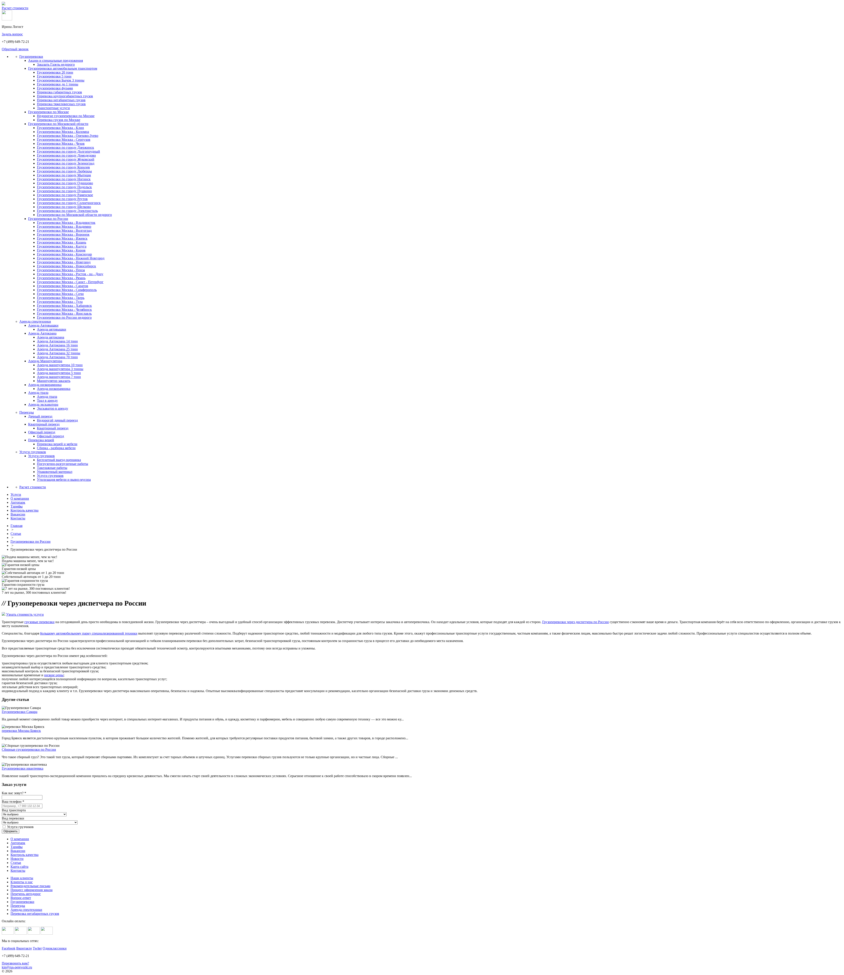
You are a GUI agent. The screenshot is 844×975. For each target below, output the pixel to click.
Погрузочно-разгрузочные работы (62, 464)
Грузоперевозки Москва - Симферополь (67, 290)
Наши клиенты (22, 878)
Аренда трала (38, 392)
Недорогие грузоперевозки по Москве (66, 116)
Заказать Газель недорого (56, 64)
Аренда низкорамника (45, 385)
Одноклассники (55, 948)
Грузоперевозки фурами (55, 88)
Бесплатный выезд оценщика (59, 460)
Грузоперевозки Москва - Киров (61, 250)
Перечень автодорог (26, 894)
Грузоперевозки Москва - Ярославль (64, 313)
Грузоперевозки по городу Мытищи (64, 175)
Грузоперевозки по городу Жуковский (65, 159)
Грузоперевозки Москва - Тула (60, 302)
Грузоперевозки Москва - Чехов (61, 143)
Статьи (16, 533)
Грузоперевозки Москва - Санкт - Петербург (70, 282)
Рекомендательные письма (30, 886)
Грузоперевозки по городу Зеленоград (65, 163)
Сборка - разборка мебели (56, 448)
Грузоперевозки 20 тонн (55, 72)
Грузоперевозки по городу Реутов (62, 199)
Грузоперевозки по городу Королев (63, 167)
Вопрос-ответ (21, 898)
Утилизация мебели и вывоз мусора (64, 479)
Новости (17, 859)
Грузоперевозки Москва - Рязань (61, 278)
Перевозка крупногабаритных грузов (65, 96)
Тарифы (17, 847)
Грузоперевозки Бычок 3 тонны (60, 80)
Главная (16, 526)
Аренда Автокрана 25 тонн (57, 349)
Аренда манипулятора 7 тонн (59, 377)
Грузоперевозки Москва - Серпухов (63, 139)
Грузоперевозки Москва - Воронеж (63, 234)
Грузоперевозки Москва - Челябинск (64, 309)
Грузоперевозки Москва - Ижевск (62, 238)
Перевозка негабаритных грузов (61, 100)
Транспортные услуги (53, 108)
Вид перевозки (13, 818)
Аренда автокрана (50, 337)
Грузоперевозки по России (48, 219)
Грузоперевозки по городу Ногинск (64, 179)
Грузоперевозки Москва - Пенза (61, 270)
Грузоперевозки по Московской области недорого (74, 215)
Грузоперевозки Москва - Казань (61, 242)
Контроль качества (24, 855)
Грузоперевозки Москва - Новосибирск (66, 266)
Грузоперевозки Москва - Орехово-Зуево (67, 135)
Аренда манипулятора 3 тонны (60, 369)
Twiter (37, 948)
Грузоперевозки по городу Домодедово (66, 155)
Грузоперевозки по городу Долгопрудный (68, 151)
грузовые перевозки (39, 622)
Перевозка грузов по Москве (58, 120)
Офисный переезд (41, 432)
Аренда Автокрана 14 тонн (57, 341)
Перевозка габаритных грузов (59, 92)
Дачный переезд (40, 416)
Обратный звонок (15, 49)
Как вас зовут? (14, 793)
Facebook (8, 948)
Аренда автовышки (51, 329)
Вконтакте (24, 948)
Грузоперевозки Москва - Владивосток (66, 222)
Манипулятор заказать (53, 381)
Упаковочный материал (54, 472)
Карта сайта (19, 866)
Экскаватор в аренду (52, 408)
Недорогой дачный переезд (57, 420)
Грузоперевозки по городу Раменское (65, 195)
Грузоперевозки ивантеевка (22, 768)
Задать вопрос (12, 34)
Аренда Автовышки (43, 325)
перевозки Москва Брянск (21, 731)
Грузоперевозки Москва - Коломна (63, 132)
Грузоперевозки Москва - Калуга (61, 246)
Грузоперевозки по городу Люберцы (64, 171)
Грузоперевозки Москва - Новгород (64, 262)
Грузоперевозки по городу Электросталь (67, 211)
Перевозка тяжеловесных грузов (61, 104)
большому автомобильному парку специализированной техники (88, 633)
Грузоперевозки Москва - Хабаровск (64, 306)
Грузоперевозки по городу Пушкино (64, 191)
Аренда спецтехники (35, 321)
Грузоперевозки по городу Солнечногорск (69, 203)
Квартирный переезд (44, 424)
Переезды (26, 412)
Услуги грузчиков (32, 452)
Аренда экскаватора (43, 404)
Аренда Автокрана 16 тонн (57, 345)
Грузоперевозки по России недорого (64, 317)
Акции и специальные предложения (55, 60)
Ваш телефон (13, 801)
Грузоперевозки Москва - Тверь (60, 298)
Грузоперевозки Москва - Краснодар (64, 254)
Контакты (18, 870)
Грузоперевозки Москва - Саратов (62, 286)
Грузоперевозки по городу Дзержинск (65, 147)
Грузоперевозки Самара (19, 712)
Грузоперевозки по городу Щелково (64, 207)
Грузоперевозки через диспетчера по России (575, 622)
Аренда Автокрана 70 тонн (57, 357)
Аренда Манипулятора (45, 361)
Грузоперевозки (31, 56)
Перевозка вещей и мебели (57, 444)
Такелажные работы (52, 468)
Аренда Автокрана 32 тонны (58, 353)
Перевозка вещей (41, 440)
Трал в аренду (47, 400)
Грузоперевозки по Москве (48, 112)
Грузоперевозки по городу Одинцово (65, 183)
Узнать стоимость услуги (25, 614)
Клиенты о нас (22, 882)
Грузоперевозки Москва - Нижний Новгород (70, 258)
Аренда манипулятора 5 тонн (59, 373)
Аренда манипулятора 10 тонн (60, 365)
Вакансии (18, 851)
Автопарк (18, 843)
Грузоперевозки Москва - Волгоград (64, 230)
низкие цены (54, 675)
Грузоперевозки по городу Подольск (64, 187)
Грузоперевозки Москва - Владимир (64, 226)
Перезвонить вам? (15, 963)
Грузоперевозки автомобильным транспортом (62, 68)
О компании (20, 839)
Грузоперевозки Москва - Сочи (60, 294)
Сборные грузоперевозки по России (29, 749)
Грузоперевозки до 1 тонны (57, 84)
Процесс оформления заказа (32, 890)
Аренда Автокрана (42, 333)
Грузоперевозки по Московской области (58, 124)
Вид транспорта (14, 810)
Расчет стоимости (15, 8)
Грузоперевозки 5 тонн (54, 76)
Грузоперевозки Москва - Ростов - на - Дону (70, 274)
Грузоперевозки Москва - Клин (60, 128)
